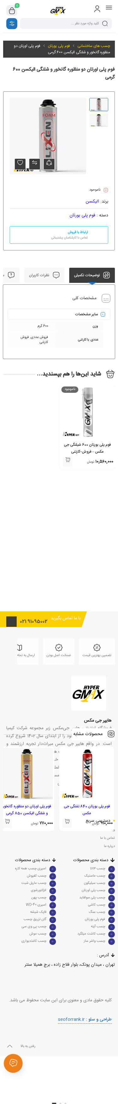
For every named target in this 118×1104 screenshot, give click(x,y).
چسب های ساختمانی (93, 46)
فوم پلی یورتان (59, 46)
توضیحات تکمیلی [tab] (87, 275)
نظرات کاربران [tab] (39, 275)
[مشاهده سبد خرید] (12, 10)
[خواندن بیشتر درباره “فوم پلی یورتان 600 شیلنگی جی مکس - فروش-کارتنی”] (67, 461)
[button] (65, 1103)
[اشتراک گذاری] (49, 164)
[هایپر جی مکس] (59, 10)
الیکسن (92, 201)
